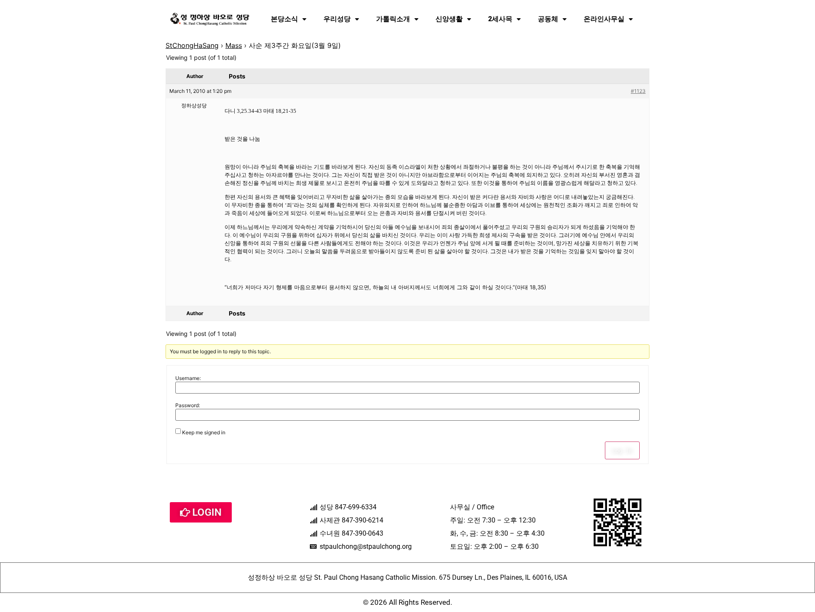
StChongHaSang (192, 45)
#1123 (638, 91)
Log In (622, 450)
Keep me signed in (203, 432)
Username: (188, 378)
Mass (233, 45)
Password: (187, 405)
